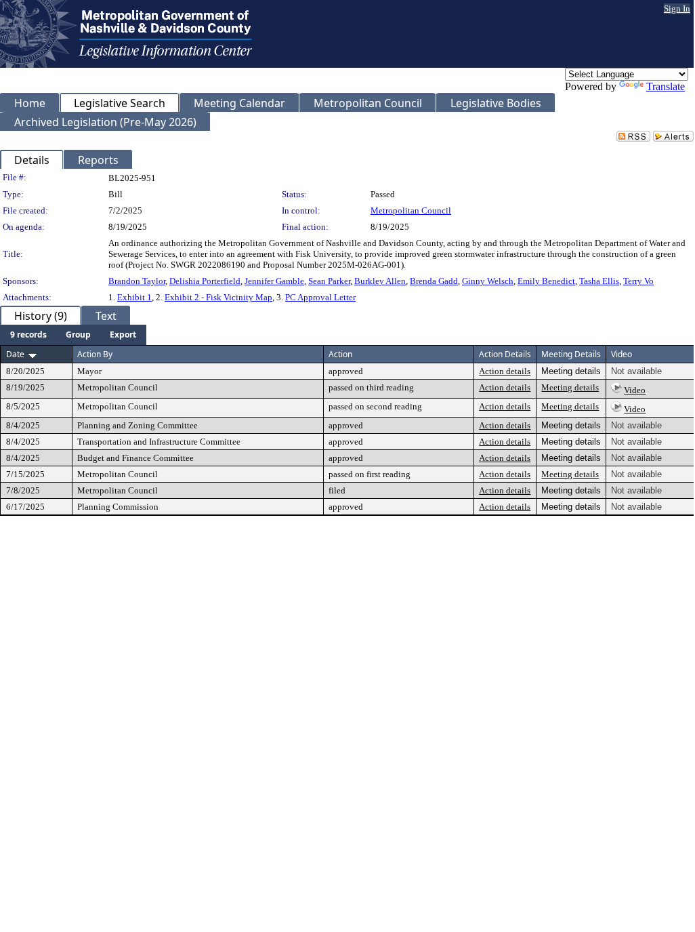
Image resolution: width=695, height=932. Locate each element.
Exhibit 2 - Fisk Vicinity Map (218, 297)
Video (635, 390)
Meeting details (570, 387)
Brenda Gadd (434, 281)
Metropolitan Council (411, 210)
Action (340, 354)
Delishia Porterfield (204, 281)
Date (15, 354)
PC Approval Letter (320, 297)
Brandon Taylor (136, 281)
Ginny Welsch (487, 281)
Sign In (677, 8)
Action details (504, 371)
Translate (665, 86)
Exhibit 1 (134, 297)
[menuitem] (28, 334)
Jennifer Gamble (274, 281)
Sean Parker (329, 281)
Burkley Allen (380, 281)
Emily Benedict (546, 281)
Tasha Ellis (599, 281)
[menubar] (73, 335)
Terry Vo (638, 281)
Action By (94, 354)
